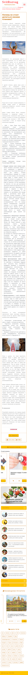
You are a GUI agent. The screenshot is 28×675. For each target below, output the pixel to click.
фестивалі (16, 662)
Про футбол (14, 639)
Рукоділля (4, 642)
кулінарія (3, 652)
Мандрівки (10, 636)
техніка (9, 662)
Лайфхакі (4, 636)
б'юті (21, 642)
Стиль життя (13, 7)
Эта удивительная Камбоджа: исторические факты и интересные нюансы (13, 616)
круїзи (19, 649)
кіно (8, 652)
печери (19, 652)
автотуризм (15, 642)
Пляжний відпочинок (6, 639)
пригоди (9, 655)
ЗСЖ (17, 632)
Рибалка (21, 639)
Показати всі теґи (5, 665)
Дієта (13, 632)
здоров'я (9, 649)
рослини (21, 655)
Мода (16, 636)
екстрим (3, 649)
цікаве (21, 662)
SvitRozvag (10, 2)
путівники (15, 655)
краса (14, 649)
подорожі (3, 655)
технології (4, 662)
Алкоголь (7, 632)
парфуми (13, 652)
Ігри (2, 632)
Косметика (23, 632)
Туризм (9, 642)
